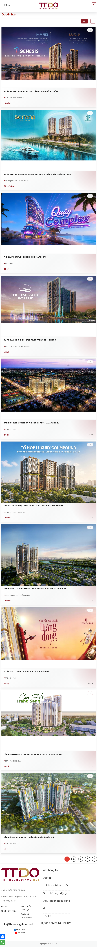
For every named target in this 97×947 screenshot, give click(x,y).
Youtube (21, 933)
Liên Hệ (47, 916)
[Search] (94, 4)
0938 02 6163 (19, 890)
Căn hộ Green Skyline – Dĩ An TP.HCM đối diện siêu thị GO (33, 754)
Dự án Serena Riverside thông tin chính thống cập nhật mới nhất (38, 174)
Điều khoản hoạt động (56, 901)
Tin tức (47, 908)
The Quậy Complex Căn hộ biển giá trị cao (25, 257)
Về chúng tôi (50, 870)
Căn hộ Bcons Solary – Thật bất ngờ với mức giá (29, 837)
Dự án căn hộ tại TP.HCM (56, 923)
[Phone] (2, 942)
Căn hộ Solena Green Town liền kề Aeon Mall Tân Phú (31, 423)
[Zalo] (2, 936)
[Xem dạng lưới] (84, 21)
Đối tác (47, 878)
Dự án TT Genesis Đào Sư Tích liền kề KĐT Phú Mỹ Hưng (31, 91)
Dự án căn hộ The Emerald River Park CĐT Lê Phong (30, 340)
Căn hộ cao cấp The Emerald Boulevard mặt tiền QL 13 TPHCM (35, 589)
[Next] (94, 859)
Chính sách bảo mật (55, 885)
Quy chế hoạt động (55, 893)
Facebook (21, 930)
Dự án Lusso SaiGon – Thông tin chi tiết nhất (27, 672)
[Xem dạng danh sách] (92, 21)
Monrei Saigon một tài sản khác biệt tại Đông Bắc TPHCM (33, 506)
